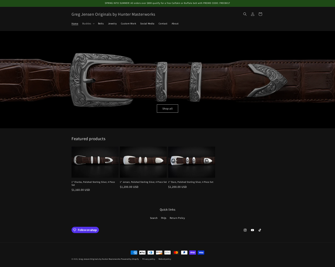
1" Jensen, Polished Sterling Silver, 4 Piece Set (143, 182)
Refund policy (165, 259)
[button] (88, 23)
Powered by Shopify (130, 259)
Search (154, 217)
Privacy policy (148, 259)
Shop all (167, 108)
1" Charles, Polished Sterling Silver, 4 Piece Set (93, 183)
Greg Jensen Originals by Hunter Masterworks (100, 259)
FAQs (163, 217)
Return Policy (177, 217)
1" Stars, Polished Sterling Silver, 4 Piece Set (190, 182)
